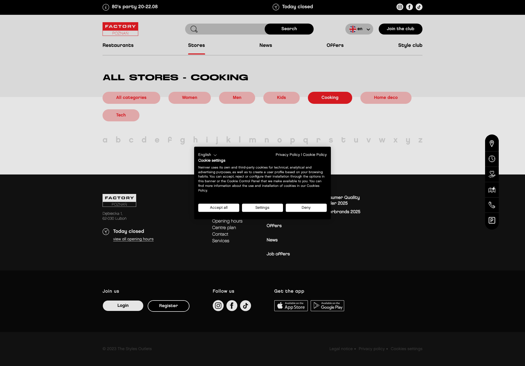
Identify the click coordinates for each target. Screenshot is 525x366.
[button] (207, 155)
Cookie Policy (315, 154)
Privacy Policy (288, 154)
